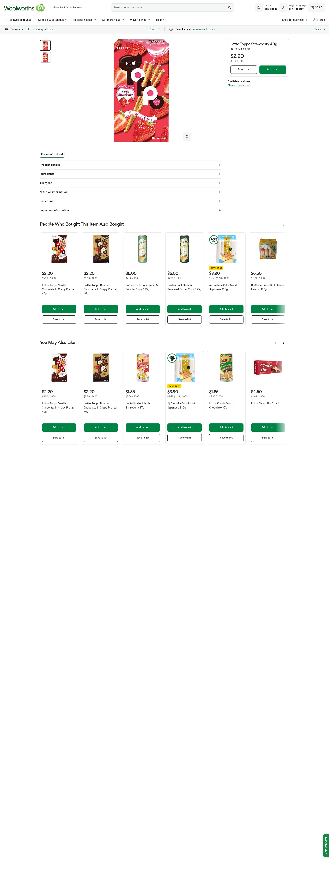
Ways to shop (138, 19)
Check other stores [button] (239, 85)
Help (159, 19)
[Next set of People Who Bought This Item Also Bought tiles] (284, 224)
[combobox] (172, 7)
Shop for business (293, 19)
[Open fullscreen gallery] (187, 137)
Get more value (111, 19)
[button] (45, 45)
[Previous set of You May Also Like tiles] (275, 343)
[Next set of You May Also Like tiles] (284, 343)
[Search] (229, 7)
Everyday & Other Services (67, 7)
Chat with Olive (326, 845)
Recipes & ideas (83, 19)
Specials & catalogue (51, 19)
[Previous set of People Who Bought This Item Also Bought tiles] (275, 224)
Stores (321, 19)
